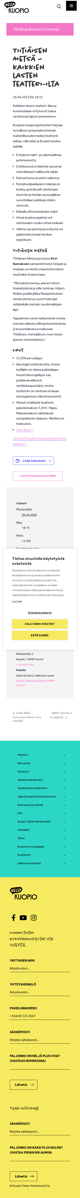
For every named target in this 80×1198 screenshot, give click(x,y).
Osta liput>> (25, 430)
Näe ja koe (23, 763)
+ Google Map (25, 664)
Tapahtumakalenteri (30, 780)
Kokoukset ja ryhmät (30, 805)
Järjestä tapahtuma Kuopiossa (36, 796)
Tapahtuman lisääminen (32, 788)
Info (19, 813)
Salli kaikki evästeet (40, 623)
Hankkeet (23, 830)
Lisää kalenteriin (34, 461)
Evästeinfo (24, 855)
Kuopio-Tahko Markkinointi (33, 821)
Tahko (21, 838)
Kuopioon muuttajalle (30, 846)
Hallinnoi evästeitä (29, 863)
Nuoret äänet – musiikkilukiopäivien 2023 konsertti (27, 717)
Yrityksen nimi (22, 960)
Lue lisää (17, 601)
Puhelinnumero (23, 1008)
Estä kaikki (39, 635)
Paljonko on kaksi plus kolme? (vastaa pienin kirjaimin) (36, 1150)
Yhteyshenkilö (23, 984)
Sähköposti (20, 1032)
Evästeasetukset (39, 612)
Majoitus (22, 755)
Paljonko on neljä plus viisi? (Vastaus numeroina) (35, 1058)
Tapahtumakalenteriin (38, 476)
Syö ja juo (23, 771)
